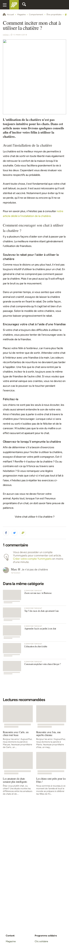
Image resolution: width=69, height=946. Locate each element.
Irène (6, 35)
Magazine (11, 941)
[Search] (24, 4)
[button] (6, 533)
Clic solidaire (41, 941)
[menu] (4, 4)
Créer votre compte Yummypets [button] (32, 558)
